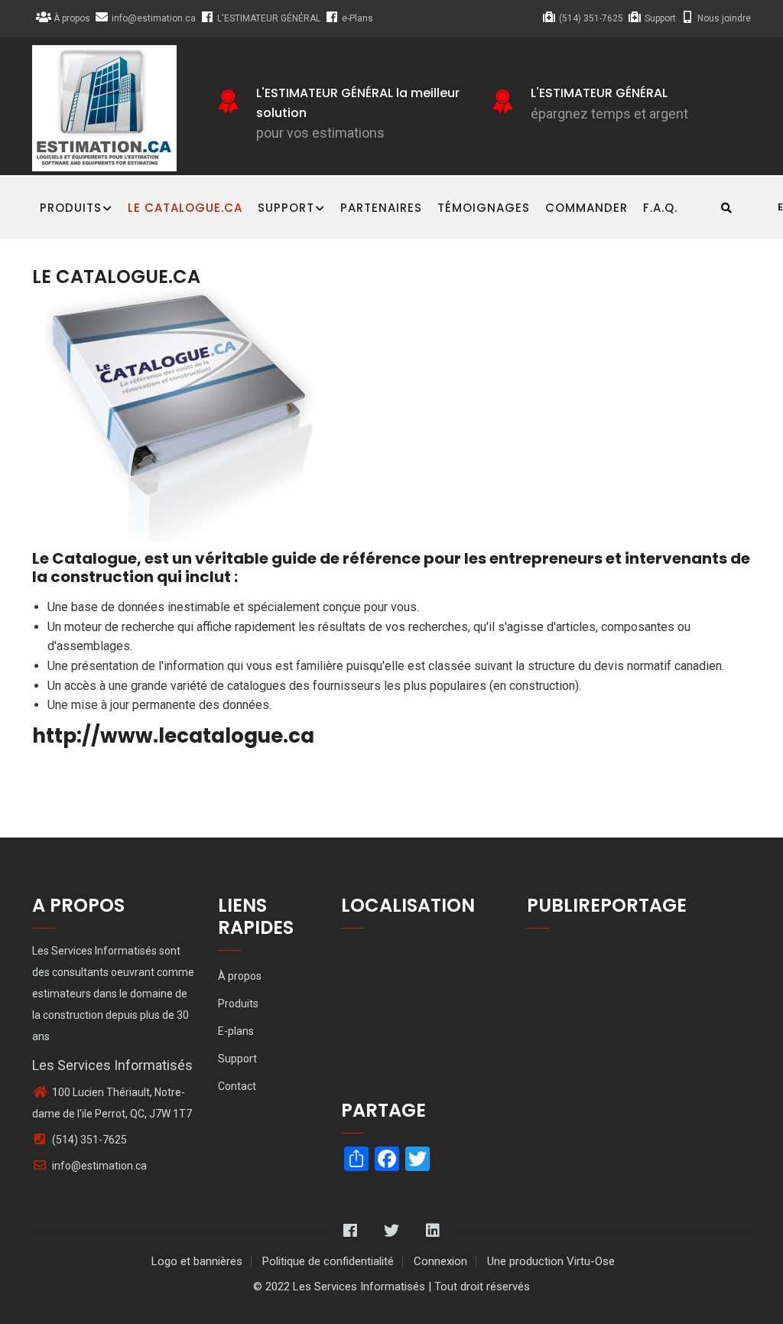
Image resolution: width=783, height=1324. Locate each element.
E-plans (236, 1031)
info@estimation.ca (154, 18)
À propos (72, 18)
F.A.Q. (660, 208)
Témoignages (483, 208)
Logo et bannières (196, 1261)
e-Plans (357, 18)
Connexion (440, 1261)
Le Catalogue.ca (185, 208)
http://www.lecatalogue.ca (173, 736)
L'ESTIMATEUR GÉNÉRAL (268, 18)
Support (660, 18)
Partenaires (381, 208)
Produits (71, 208)
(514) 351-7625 (591, 18)
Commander (586, 208)
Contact (237, 1086)
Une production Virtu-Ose (551, 1261)
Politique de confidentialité (328, 1261)
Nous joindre (724, 18)
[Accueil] (104, 108)
